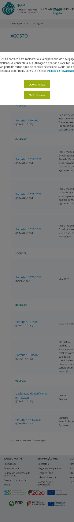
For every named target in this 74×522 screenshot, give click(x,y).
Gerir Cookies (37, 95)
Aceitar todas (37, 84)
